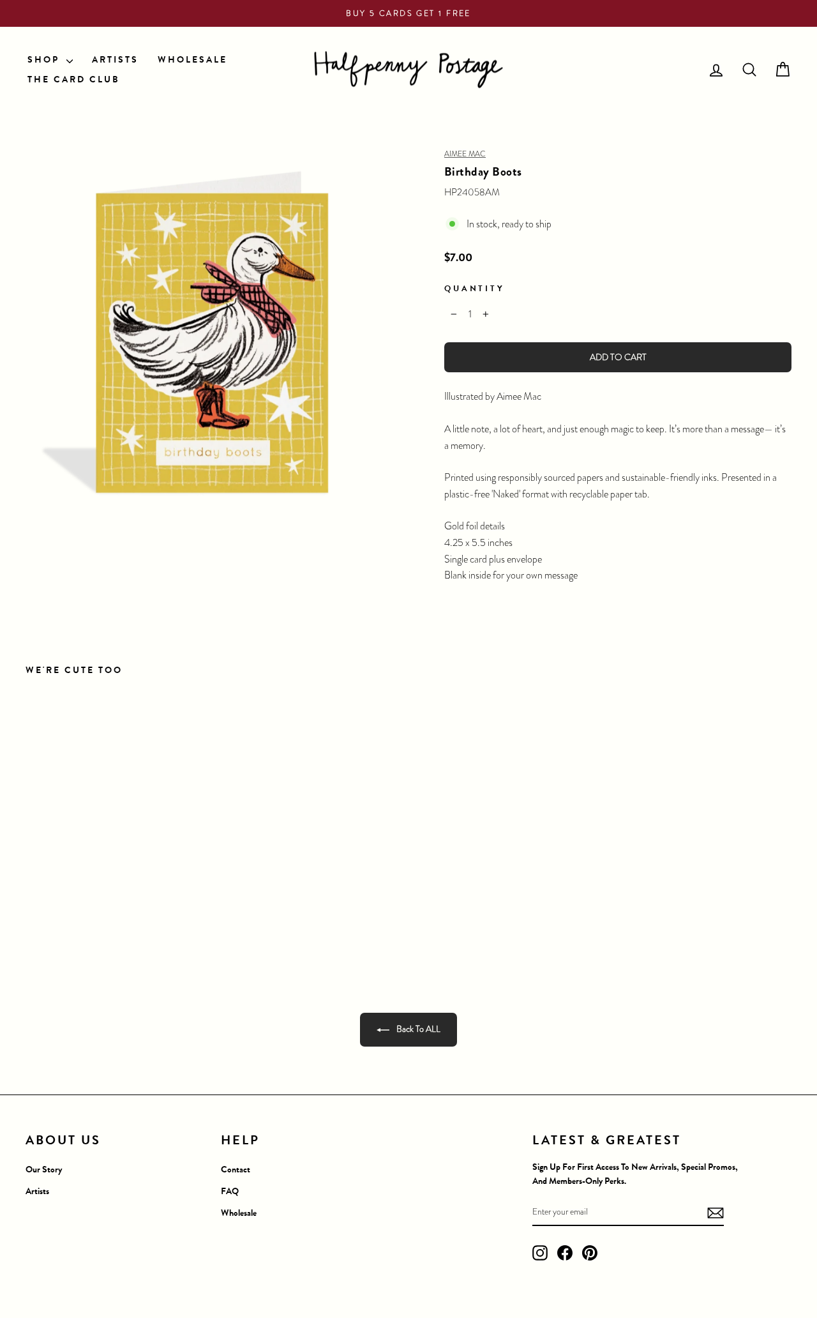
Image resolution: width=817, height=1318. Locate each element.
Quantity (474, 288)
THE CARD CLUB (73, 79)
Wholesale (239, 1213)
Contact (235, 1169)
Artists (37, 1191)
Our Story (44, 1169)
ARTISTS (115, 59)
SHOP (45, 59)
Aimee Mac (465, 154)
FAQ (230, 1191)
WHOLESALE (192, 59)
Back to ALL (417, 1028)
